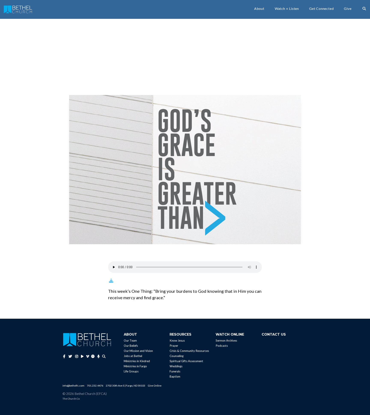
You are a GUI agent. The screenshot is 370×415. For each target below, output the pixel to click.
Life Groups (131, 371)
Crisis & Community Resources (189, 351)
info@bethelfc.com (73, 385)
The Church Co (71, 398)
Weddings (176, 366)
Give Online (154, 385)
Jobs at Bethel (133, 356)
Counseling (177, 356)
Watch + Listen (287, 8)
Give (347, 8)
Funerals (175, 371)
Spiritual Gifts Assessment (186, 361)
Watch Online (230, 334)
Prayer (174, 345)
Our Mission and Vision (138, 351)
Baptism (175, 376)
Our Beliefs (131, 345)
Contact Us (274, 334)
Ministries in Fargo (135, 366)
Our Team (130, 340)
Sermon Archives (226, 340)
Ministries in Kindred (137, 361)
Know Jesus (177, 340)
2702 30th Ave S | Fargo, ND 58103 (125, 385)
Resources (180, 334)
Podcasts (222, 345)
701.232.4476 (95, 385)
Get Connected (321, 8)
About (259, 8)
